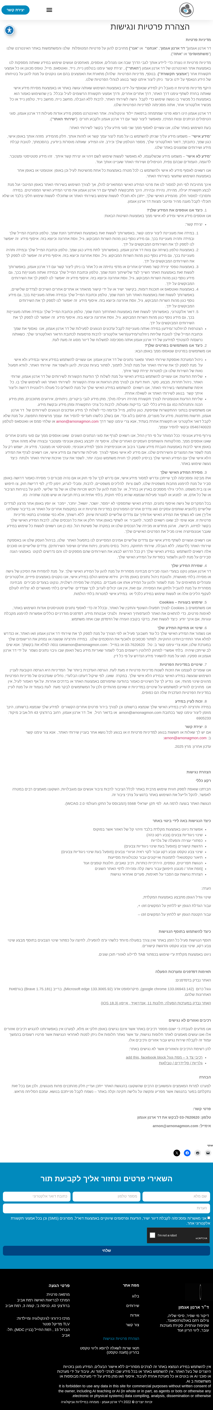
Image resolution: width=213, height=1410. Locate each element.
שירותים (132, 1306)
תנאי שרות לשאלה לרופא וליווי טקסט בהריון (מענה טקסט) (109, 1350)
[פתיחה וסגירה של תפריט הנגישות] (9, 30)
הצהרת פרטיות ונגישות (121, 1339)
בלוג (135, 1296)
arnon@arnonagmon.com (77, 421)
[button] (49, 10)
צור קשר (132, 1325)
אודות (134, 1315)
